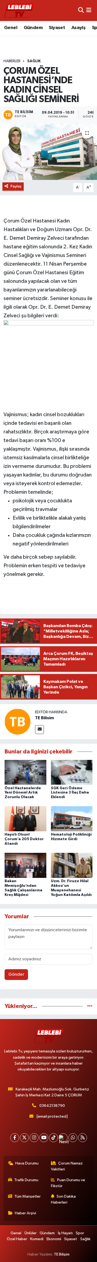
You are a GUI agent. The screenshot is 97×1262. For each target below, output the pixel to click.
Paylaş (16, 186)
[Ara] (81, 10)
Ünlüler (31, 1233)
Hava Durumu (27, 1163)
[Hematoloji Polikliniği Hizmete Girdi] (72, 818)
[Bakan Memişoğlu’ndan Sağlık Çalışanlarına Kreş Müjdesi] (25, 865)
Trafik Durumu (26, 1180)
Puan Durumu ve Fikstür (68, 1183)
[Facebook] (14, 1137)
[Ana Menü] (88, 10)
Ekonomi (54, 1239)
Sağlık (34, 61)
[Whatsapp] (72, 1137)
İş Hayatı (65, 1233)
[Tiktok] (53, 1137)
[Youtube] (43, 1137)
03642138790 (52, 1106)
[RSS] (82, 1137)
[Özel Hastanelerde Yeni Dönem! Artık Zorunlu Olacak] (25, 772)
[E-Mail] (39, 729)
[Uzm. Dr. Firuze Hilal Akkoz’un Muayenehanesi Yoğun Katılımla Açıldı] (72, 865)
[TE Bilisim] (17, 721)
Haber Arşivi (25, 1213)
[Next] (63, 1137)
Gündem (33, 27)
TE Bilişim (62, 1254)
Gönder (16, 974)
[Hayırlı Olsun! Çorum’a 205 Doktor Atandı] (25, 818)
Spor (80, 1233)
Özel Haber (17, 1239)
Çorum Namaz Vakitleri (67, 1166)
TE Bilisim (44, 718)
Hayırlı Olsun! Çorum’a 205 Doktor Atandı (24, 839)
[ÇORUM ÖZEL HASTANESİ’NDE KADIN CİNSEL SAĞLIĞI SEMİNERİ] (48, 151)
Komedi (36, 1239)
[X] (24, 1137)
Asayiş (78, 27)
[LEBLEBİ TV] (19, 10)
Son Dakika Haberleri (63, 1199)
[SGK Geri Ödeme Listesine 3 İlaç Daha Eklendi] (72, 772)
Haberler (12, 61)
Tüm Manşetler (27, 1196)
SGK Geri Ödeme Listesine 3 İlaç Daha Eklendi (70, 792)
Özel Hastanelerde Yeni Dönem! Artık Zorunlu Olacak (23, 792)
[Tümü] (89, 1006)
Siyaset (57, 27)
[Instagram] (34, 1137)
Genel (10, 27)
